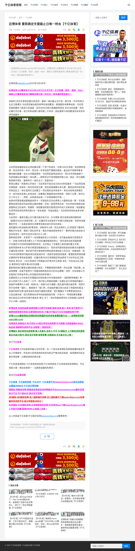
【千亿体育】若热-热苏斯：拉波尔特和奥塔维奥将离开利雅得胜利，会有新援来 (111, 108)
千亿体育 (34, 5)
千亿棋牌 (74, 5)
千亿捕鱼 (84, 5)
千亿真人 (44, 5)
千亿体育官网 (13, 4)
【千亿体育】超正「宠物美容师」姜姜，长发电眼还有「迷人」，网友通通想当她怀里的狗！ (110, 92)
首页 (26, 5)
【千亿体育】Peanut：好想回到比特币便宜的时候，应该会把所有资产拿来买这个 (111, 249)
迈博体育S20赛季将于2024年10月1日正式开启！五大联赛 (36, 90)
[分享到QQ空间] (83, 30)
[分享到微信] (74, 30)
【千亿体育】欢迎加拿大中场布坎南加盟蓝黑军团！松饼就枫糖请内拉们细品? (111, 118)
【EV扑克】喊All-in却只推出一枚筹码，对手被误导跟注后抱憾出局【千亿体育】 (73, 498)
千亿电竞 (54, 5)
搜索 (123, 17)
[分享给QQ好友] (79, 30)
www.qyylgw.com (50, 416)
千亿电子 (64, 5)
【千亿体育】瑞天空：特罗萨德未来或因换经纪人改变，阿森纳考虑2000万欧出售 (110, 259)
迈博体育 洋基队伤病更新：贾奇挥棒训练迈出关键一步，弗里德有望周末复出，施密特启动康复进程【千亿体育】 (73, 525)
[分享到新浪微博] (69, 30)
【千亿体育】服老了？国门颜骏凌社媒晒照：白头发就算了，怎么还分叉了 (111, 268)
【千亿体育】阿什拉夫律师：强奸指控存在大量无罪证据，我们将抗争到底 (111, 82)
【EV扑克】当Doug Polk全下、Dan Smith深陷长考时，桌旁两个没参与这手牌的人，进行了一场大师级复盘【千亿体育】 (21, 502)
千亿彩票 (94, 5)
